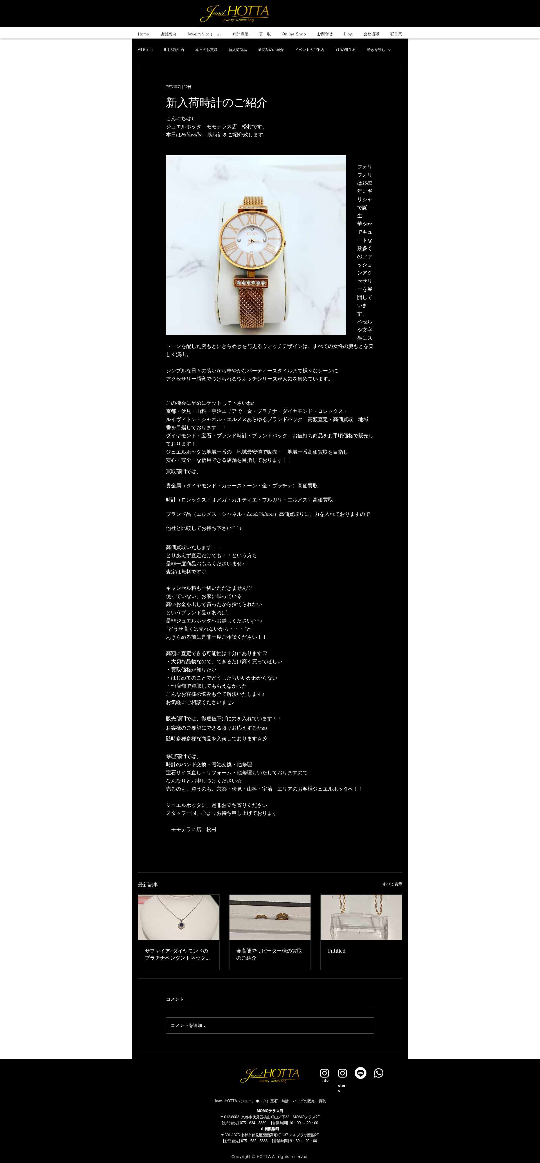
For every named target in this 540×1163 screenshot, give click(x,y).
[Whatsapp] (378, 1073)
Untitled (336, 950)
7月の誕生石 (346, 50)
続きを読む (376, 50)
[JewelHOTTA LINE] (360, 1073)
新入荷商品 (238, 50)
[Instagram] (324, 1073)
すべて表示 (392, 884)
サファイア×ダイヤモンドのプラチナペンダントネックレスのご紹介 (178, 954)
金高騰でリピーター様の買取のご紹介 (269, 954)
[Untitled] (361, 917)
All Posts (145, 50)
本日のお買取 (206, 50)
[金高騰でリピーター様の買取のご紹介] (270, 917)
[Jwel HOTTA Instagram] (342, 1073)
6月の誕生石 (174, 50)
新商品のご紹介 (271, 50)
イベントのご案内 (309, 50)
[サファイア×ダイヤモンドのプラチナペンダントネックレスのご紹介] (178, 917)
